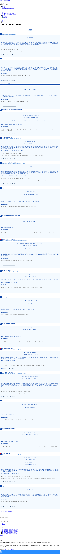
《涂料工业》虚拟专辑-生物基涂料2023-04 (6, 511)
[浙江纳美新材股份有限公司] (30, 0)
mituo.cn (12, 549)
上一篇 (11, 519)
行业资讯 (3, 22)
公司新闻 (3, 524)
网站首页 (3, 6)
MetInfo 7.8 (5, 549)
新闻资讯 (3, 21)
